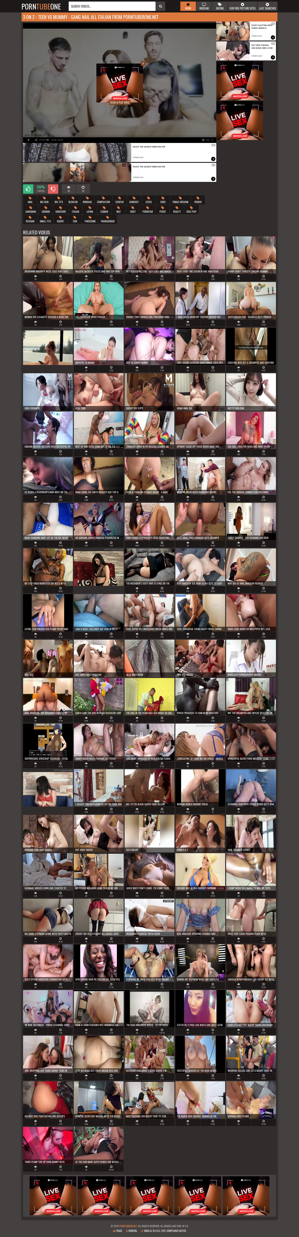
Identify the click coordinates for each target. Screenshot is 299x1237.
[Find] (160, 6)
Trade (118, 1231)
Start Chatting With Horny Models (262, 26)
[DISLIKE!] (53, 189)
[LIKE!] (28, 189)
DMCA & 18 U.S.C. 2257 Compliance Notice (164, 1231)
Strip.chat (138, 157)
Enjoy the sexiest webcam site (149, 147)
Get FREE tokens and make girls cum (262, 46)
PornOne (41, 6)
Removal (132, 1231)
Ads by (63, 328)
